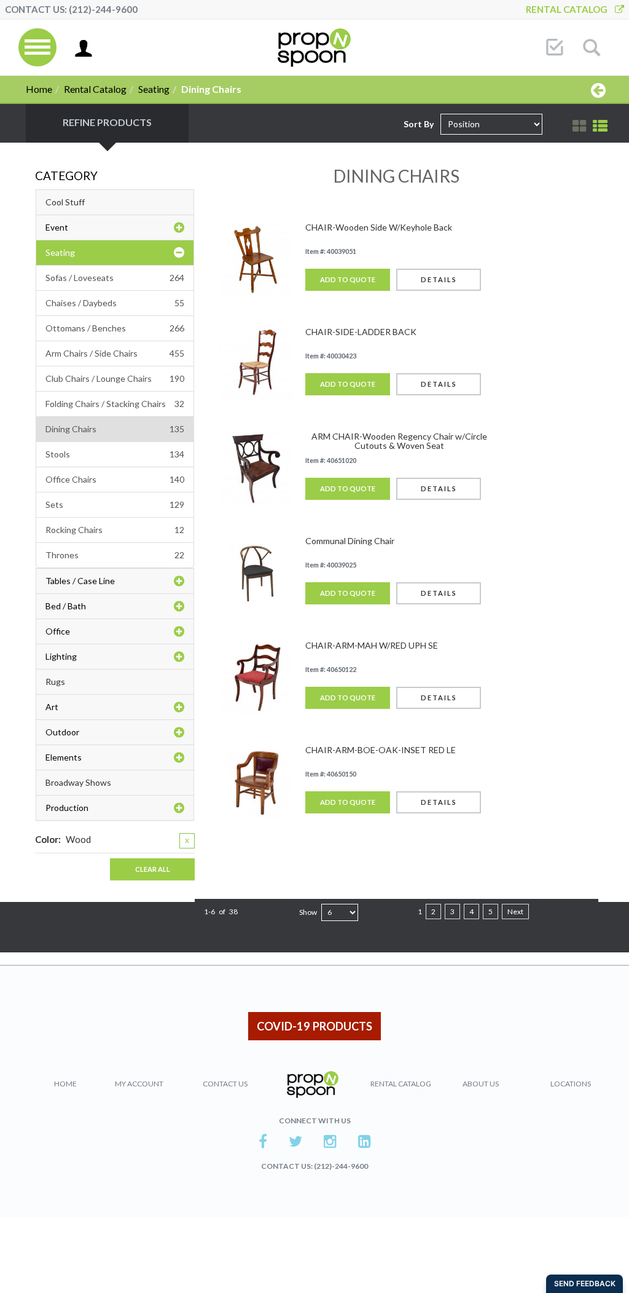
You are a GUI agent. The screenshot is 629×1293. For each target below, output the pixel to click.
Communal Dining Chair (349, 540)
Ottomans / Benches (114, 328)
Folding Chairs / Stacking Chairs (114, 403)
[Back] (598, 89)
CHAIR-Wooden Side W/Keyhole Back (378, 227)
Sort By (419, 124)
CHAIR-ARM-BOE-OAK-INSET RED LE (380, 749)
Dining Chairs (114, 429)
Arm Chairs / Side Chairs (114, 353)
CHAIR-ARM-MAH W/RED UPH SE (371, 645)
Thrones (114, 555)
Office (57, 631)
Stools (114, 454)
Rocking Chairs (114, 529)
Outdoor (62, 732)
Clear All (152, 869)
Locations (570, 1083)
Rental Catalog (570, 9)
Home (39, 89)
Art (51, 707)
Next (515, 911)
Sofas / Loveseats (114, 277)
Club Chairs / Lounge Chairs (114, 378)
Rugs (55, 681)
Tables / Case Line (80, 580)
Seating (154, 89)
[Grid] (579, 126)
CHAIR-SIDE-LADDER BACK (360, 331)
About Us (481, 1083)
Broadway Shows (78, 782)
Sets (114, 504)
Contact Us (225, 1083)
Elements (63, 757)
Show (308, 912)
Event (56, 227)
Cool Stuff (65, 202)
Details (439, 279)
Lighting (61, 656)
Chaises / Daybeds (114, 303)
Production (66, 807)
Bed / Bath (65, 606)
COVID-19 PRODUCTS (314, 1026)
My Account (139, 1083)
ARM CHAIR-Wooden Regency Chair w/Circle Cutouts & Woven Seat (399, 441)
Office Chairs (114, 479)
